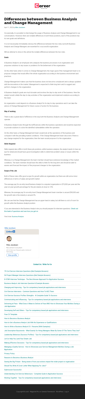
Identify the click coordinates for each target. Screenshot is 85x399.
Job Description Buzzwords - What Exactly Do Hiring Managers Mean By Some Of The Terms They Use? (42, 331)
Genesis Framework (48, 391)
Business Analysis (18, 216)
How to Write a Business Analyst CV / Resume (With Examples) (27, 327)
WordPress (59, 391)
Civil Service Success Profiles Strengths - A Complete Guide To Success (30, 295)
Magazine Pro (34, 391)
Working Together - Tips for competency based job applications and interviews (32, 378)
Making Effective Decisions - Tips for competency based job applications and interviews (36, 343)
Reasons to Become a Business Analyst (18, 358)
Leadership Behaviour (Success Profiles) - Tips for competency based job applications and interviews (41, 335)
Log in (67, 391)
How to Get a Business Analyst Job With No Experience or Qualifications (30, 322)
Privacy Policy (9, 354)
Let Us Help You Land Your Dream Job (18, 339)
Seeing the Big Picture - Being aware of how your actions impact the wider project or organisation (39, 362)
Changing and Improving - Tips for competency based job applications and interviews (35, 287)
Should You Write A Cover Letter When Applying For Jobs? (25, 366)
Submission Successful (12, 370)
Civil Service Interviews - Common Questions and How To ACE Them (29, 291)
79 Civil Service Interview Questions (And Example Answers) (26, 271)
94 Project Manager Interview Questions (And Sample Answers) (27, 275)
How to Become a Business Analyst (17, 318)
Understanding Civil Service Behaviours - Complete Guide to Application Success (33, 374)
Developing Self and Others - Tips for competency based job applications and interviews (36, 310)
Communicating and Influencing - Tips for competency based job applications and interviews (37, 300)
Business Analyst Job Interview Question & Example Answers (26, 283)
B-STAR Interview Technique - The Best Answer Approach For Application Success (34, 279)
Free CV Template (10, 314)
